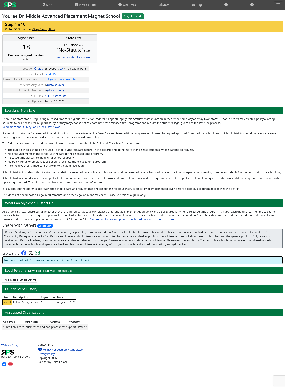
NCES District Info (56, 96)
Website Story (10, 345)
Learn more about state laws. (73, 57)
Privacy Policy (46, 354)
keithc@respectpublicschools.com (64, 349)
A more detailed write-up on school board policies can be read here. (132, 219)
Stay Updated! (133, 16)
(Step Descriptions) (44, 29)
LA (61, 68)
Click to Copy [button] (45, 225)
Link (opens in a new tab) (60, 79)
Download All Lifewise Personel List (50, 270)
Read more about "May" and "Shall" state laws (31, 127)
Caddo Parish (53, 74)
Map (40, 68)
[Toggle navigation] (278, 4)
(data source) (55, 85)
